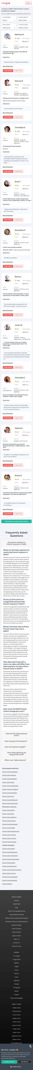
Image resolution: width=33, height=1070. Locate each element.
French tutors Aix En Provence (11, 870)
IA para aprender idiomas (16, 914)
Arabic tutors (16, 1008)
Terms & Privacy (16, 946)
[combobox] (8, 20)
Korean (16, 991)
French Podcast (16, 929)
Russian (16, 994)
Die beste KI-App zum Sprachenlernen (16, 921)
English (16, 966)
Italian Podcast (16, 932)
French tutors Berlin (8, 810)
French (16, 970)
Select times (23, 20)
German (16, 973)
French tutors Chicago (9, 842)
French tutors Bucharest (10, 824)
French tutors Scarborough (10, 831)
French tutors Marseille (9, 793)
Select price (6, 28)
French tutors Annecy (9, 873)
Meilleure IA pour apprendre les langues (16, 918)
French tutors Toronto (9, 838)
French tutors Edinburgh (10, 800)
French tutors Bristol (8, 863)
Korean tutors (17, 1039)
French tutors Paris (8, 782)
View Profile (8, 70)
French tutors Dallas (8, 828)
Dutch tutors (16, 1015)
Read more (12, 1058)
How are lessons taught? (15, 747)
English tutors (16, 1018)
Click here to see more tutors (16, 521)
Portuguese (16, 987)
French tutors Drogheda (9, 877)
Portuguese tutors (16, 1043)
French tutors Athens (9, 821)
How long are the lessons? (16, 741)
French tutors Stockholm (10, 856)
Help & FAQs (16, 904)
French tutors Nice (8, 814)
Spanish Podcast (16, 925)
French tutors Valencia (9, 817)
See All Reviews (8, 66)
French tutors (17, 1022)
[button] (6, 57)
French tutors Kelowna (9, 866)
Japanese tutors (16, 1036)
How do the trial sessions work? (16, 734)
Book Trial (18, 70)
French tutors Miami (8, 849)
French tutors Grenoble (9, 880)
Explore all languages (16, 998)
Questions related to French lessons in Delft (16, 543)
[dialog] (16, 1057)
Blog (16, 907)
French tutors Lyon (8, 796)
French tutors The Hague (10, 789)
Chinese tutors (16, 1011)
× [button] (31, 1047)
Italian (16, 977)
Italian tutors (16, 1032)
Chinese (16, 984)
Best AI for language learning (16, 911)
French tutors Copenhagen (10, 859)
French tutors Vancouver (10, 803)
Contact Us (16, 943)
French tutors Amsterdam (10, 786)
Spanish (16, 963)
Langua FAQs (16, 959)
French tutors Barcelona (9, 852)
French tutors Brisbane (9, 779)
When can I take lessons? (15, 760)
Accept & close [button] (9, 1062)
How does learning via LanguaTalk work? (16, 753)
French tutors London (9, 835)
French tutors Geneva (9, 775)
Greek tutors (16, 1029)
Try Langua (16, 956)
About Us (16, 939)
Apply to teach (16, 936)
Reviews (16, 900)
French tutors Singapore (10, 772)
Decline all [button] (25, 1062)
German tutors (16, 1025)
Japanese (16, 980)
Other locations (7, 884)
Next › (29, 525)
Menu (28, 3)
